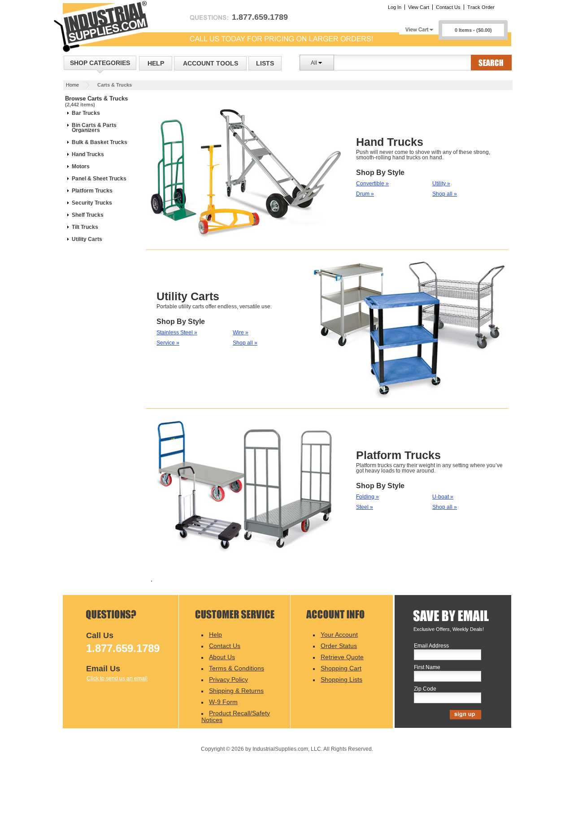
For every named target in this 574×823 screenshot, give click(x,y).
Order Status (339, 645)
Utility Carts (87, 239)
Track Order (481, 7)
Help (156, 63)
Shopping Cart (341, 668)
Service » (168, 343)
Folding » (367, 497)
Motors (81, 166)
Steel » (364, 507)
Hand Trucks (88, 154)
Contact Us (448, 7)
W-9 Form (223, 701)
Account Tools (210, 63)
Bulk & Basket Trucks (99, 142)
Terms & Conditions (236, 668)
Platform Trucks (92, 191)
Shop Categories (100, 62)
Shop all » (444, 194)
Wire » (240, 332)
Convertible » (372, 183)
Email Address (431, 646)
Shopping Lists (341, 679)
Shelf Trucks (88, 215)
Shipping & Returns (236, 690)
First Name (427, 667)
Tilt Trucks (85, 227)
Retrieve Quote (342, 657)
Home (72, 85)
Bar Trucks (86, 113)
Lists (265, 63)
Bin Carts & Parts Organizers (94, 127)
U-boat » (442, 497)
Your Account (339, 634)
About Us (222, 657)
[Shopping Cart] (418, 27)
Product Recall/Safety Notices (235, 716)
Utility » (441, 183)
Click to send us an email (117, 678)
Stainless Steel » (177, 332)
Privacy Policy (228, 679)
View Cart (418, 7)
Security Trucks (92, 203)
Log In (394, 7)
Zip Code (425, 689)
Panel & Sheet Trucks (99, 178)
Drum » (365, 194)
